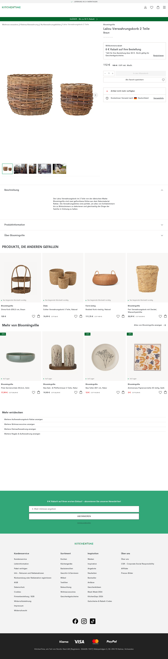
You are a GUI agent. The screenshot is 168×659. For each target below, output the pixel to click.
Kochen (64, 559)
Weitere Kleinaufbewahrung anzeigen (20, 429)
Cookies (17, 592)
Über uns (125, 559)
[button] (108, 37)
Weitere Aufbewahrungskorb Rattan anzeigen (23, 419)
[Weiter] (95, 95)
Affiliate (124, 568)
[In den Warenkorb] (38, 316)
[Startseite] (11, 7)
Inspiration (92, 564)
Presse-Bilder (127, 573)
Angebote (92, 568)
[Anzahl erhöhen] (112, 73)
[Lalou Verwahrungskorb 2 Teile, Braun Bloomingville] (50, 95)
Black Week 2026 (95, 592)
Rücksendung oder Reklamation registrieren (32, 578)
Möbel (63, 578)
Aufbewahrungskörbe (51, 24)
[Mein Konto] (145, 7)
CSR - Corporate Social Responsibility (137, 564)
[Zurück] (4, 95)
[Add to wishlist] (34, 316)
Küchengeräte (66, 564)
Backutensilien (67, 568)
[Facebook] (75, 621)
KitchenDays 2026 (95, 596)
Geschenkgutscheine (69, 596)
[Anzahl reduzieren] (105, 73)
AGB (16, 582)
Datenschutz (19, 587)
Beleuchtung (66, 587)
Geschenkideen (94, 587)
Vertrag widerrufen (84, 523)
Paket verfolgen (20, 568)
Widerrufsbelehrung (22, 601)
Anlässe (91, 582)
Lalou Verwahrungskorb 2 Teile (76, 24)
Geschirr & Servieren (69, 573)
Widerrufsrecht (20, 611)
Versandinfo (158, 98)
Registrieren (158, 56)
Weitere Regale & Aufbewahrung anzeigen (22, 434)
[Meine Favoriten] (152, 7)
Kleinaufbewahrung (29, 24)
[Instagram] (84, 621)
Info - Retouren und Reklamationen (29, 573)
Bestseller (92, 578)
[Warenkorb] (158, 7)
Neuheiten (92, 573)
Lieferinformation (21, 564)
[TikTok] (92, 621)
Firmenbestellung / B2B (24, 596)
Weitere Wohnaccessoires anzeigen (19, 424)
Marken (91, 559)
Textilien (64, 582)
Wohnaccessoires (10, 24)
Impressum (18, 606)
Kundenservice (20, 559)
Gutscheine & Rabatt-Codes (100, 601)
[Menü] (164, 7)
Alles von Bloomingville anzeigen (148, 325)
